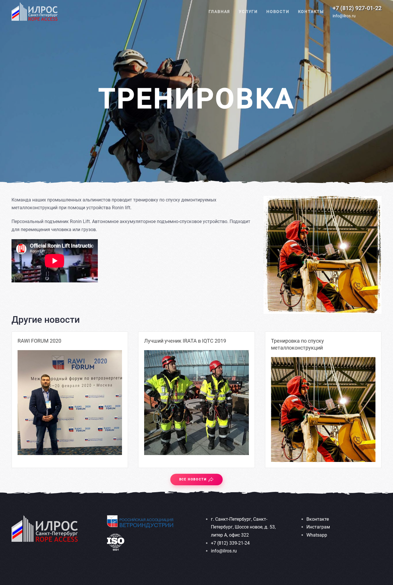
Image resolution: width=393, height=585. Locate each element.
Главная (219, 11)
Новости (277, 11)
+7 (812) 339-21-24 (230, 543)
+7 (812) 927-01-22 (357, 8)
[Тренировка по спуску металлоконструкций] (323, 409)
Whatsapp (316, 535)
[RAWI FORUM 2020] (70, 402)
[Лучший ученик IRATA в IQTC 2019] (196, 402)
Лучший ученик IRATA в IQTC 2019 (185, 341)
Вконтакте (317, 519)
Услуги (248, 11)
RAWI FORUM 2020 (39, 341)
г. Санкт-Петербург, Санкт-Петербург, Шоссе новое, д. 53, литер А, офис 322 (243, 527)
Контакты (311, 11)
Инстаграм (318, 527)
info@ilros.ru (344, 16)
